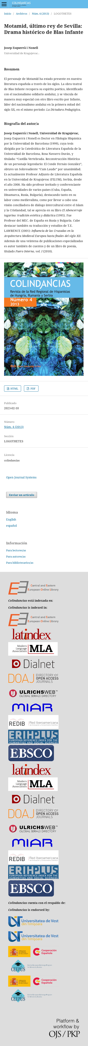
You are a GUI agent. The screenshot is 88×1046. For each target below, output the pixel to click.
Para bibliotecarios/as (19, 562)
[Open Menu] (4, 4)
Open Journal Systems (21, 477)
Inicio (7, 13)
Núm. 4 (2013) (40, 13)
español (11, 526)
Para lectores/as (16, 550)
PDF (33, 388)
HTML (14, 388)
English (11, 519)
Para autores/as (16, 556)
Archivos (21, 13)
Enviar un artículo (21, 495)
